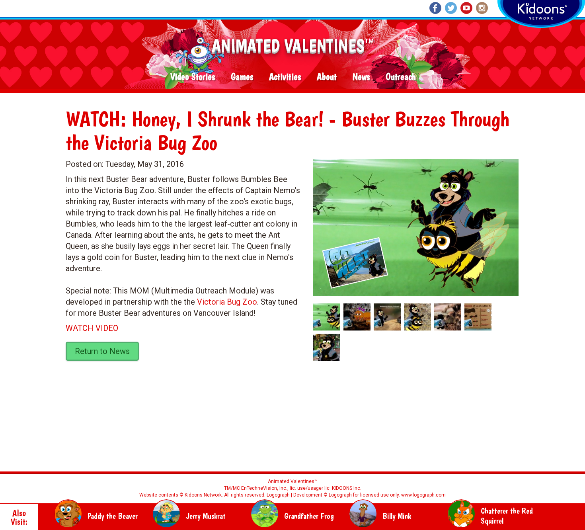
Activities (285, 77)
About (327, 77)
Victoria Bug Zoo (227, 302)
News (361, 77)
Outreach (401, 77)
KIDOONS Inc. (346, 488)
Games (242, 77)
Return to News (102, 351)
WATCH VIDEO (92, 328)
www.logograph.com (423, 495)
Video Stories (192, 77)
